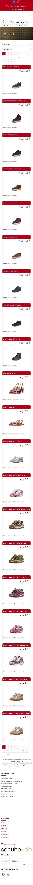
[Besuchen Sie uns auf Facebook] (14, 2)
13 (15, 57)
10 (4, 57)
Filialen (3, 826)
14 (19, 57)
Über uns (4, 828)
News (3, 823)
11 (8, 57)
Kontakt (3, 831)
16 (26, 57)
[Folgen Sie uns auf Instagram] (18, 2)
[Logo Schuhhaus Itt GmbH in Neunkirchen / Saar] (15, 23)
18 (8, 61)
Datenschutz (5, 837)
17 (4, 61)
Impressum (4, 834)
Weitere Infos (27, 865)
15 (23, 57)
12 (11, 57)
